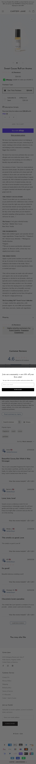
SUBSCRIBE (18, 389)
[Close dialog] (34, 369)
